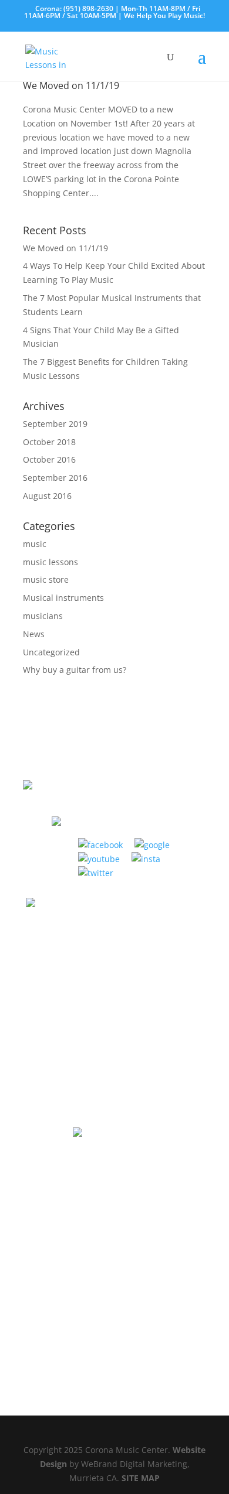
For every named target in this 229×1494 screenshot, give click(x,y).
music (34, 543)
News (34, 634)
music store (46, 579)
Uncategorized (51, 652)
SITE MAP (141, 1477)
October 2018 (49, 441)
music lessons (50, 561)
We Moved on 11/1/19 (71, 85)
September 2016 (55, 477)
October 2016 (49, 459)
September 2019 (55, 423)
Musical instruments (63, 597)
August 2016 (47, 495)
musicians (43, 615)
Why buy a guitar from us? (74, 669)
